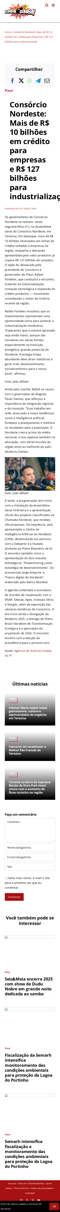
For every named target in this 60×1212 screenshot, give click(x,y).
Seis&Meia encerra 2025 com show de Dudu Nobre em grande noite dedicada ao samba (29, 986)
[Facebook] (12, 80)
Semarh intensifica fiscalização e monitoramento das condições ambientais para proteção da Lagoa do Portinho (28, 1154)
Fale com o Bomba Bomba (31, 1183)
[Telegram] (38, 80)
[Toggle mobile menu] (53, 5)
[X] (21, 80)
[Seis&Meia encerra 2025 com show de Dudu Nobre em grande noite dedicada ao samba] (30, 938)
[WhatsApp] (29, 80)
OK (54, 1206)
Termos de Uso (21, 1188)
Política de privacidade (42, 1188)
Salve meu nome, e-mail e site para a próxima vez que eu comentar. (27, 882)
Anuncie (12, 1183)
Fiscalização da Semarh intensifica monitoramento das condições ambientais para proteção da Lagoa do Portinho (28, 1067)
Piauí (9, 90)
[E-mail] (47, 80)
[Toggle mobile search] (46, 5)
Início (8, 32)
